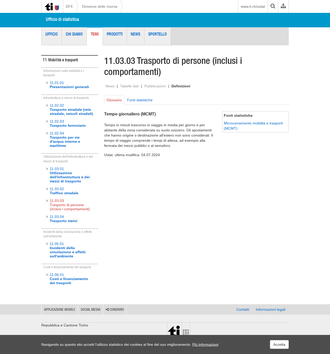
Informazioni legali (270, 309)
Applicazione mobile (59, 309)
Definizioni (180, 86)
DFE (69, 6)
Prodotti (115, 34)
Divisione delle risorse (100, 6)
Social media (90, 309)
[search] (273, 6)
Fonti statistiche (140, 100)
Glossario (114, 100)
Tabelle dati (129, 86)
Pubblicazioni (155, 86)
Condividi (116, 309)
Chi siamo (74, 34)
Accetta (279, 344)
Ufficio (51, 34)
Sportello (157, 34)
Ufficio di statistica (62, 19)
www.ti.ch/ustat (253, 6)
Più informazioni (205, 344)
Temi (95, 34)
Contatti (242, 309)
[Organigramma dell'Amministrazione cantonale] (283, 6)
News (135, 34)
